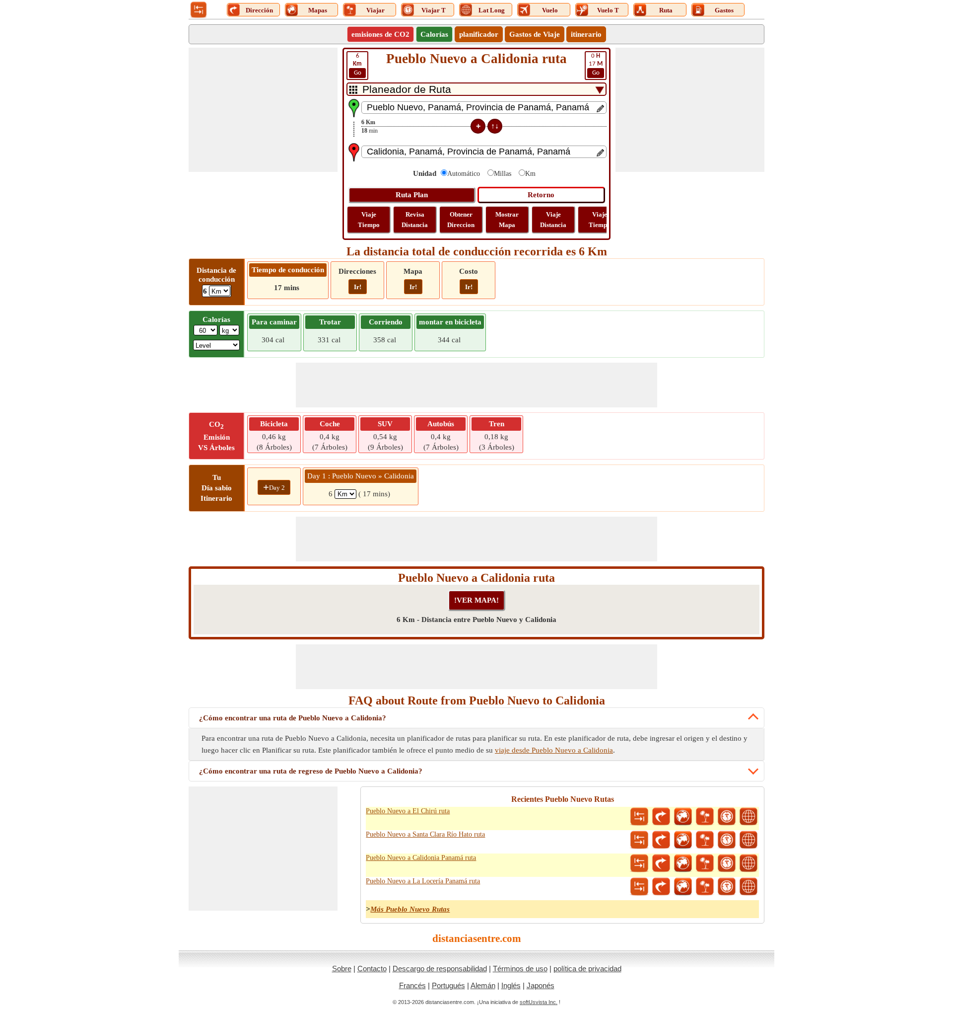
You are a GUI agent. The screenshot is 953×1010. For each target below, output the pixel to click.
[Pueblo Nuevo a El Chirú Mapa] (683, 817)
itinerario (586, 34)
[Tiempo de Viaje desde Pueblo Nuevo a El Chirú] (727, 817)
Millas (502, 173)
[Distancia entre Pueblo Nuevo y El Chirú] (639, 817)
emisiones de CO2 (380, 34)
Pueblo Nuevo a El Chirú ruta (408, 811)
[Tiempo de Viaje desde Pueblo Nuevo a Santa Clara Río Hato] (727, 840)
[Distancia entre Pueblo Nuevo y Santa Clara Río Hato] (639, 840)
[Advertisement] (263, 110)
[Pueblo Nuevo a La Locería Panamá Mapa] (683, 887)
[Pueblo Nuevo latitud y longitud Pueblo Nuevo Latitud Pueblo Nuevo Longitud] (748, 817)
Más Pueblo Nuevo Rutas (410, 909)
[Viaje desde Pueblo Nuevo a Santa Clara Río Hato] (705, 840)
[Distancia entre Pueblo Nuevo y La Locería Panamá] (639, 887)
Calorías (434, 34)
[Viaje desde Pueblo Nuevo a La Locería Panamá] (705, 887)
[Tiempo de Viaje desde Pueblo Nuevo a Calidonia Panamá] (727, 863)
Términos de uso (520, 968)
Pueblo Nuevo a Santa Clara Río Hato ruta (425, 834)
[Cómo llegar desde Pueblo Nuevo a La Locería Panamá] (661, 887)
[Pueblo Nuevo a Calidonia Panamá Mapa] (683, 863)
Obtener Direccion (461, 220)
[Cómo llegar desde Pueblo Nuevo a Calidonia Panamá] (661, 863)
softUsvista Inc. (538, 1002)
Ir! (357, 287)
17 (596, 64)
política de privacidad (587, 968)
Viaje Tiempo (369, 220)
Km (530, 173)
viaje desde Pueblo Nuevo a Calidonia (554, 750)
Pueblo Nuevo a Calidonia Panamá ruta (421, 857)
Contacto (372, 968)
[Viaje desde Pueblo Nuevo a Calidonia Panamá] (705, 863)
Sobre (341, 968)
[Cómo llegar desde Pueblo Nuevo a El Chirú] (661, 817)
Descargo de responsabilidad (440, 968)
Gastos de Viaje (534, 34)
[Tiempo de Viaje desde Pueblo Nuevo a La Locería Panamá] (727, 887)
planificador (478, 34)
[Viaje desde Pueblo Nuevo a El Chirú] (705, 817)
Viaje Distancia (553, 220)
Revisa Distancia (415, 220)
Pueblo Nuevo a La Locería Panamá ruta (423, 881)
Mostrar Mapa (507, 220)
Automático (463, 173)
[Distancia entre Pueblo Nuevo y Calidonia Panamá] (639, 863)
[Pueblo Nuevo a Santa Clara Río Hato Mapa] (683, 840)
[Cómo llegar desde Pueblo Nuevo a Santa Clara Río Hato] (661, 840)
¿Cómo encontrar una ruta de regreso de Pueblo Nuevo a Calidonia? (310, 771)
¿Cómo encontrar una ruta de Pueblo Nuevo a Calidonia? (292, 718)
